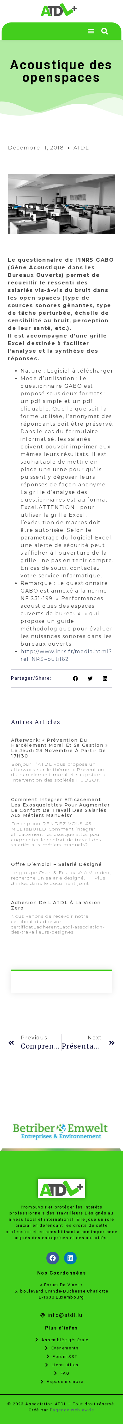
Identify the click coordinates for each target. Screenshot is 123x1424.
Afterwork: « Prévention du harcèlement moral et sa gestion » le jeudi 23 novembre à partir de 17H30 (59, 748)
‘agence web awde (72, 1410)
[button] (104, 31)
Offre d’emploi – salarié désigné (56, 864)
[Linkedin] (70, 1258)
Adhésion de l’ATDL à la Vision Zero (56, 905)
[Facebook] (52, 1258)
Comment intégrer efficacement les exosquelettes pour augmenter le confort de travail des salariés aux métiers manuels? (60, 807)
